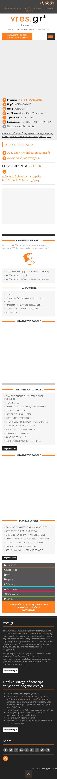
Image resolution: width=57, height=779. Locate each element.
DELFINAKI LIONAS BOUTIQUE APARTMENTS (26, 406)
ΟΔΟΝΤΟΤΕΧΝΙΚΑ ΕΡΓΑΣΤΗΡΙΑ (36, 121)
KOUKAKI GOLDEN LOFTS (17, 433)
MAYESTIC (10, 542)
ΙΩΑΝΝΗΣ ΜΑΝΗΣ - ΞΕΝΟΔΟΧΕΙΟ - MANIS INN (27, 538)
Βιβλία (9, 579)
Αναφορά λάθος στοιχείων (23, 158)
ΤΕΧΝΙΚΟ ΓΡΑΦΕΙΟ (34, 550)
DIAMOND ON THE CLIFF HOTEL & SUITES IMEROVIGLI (24, 397)
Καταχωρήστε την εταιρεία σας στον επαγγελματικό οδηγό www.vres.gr (29, 607)
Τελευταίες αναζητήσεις (16, 308)
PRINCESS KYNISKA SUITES (31, 542)
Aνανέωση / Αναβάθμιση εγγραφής (28, 152)
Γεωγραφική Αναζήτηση (16, 271)
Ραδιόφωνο (12, 593)
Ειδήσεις (10, 584)
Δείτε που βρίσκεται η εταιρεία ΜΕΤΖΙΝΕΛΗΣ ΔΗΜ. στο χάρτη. (21, 178)
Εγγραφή (35, 308)
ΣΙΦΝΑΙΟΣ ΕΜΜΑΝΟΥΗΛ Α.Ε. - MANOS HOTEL (27, 527)
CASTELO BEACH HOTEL (17, 410)
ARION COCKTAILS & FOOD (18, 421)
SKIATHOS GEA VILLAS (16, 437)
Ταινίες (9, 598)
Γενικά (8, 294)
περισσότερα (10, 448)
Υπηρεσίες (10, 304)
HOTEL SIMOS (12, 429)
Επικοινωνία (11, 312)
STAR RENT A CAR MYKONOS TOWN (22, 531)
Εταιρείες (11, 564)
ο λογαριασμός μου (12, 8)
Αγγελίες (10, 574)
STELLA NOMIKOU (14, 550)
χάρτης (29, 10)
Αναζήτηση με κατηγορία (17, 275)
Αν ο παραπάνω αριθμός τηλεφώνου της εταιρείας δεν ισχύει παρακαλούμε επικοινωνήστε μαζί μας (27, 135)
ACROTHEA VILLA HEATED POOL (20, 425)
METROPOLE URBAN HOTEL (18, 414)
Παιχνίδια (11, 589)
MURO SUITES (41, 421)
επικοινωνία (48, 8)
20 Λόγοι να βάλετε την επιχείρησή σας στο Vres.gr (24, 299)
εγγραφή (26, 8)
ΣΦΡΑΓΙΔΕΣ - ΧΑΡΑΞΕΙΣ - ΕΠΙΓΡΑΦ (21, 546)
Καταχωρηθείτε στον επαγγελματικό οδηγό (17, 36)
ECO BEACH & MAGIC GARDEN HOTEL (23, 440)
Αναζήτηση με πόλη (40, 279)
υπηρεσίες (36, 8)
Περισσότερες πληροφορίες (21, 126)
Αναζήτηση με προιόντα (16, 279)
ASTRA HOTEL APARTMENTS (18, 418)
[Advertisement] (28, 206)
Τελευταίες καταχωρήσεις (30, 304)
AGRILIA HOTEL (30, 429)
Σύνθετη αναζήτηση (40, 271)
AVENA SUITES (12, 402)
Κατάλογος (11, 569)
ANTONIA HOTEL (37, 534)
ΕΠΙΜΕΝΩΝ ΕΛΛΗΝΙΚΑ (16, 534)
